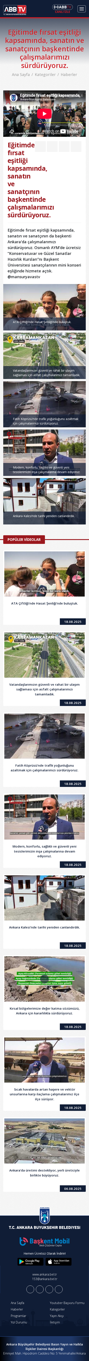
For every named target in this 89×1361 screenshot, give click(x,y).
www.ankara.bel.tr (44, 1274)
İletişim (54, 1322)
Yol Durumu (18, 1322)
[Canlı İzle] (62, 8)
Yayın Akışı (56, 1316)
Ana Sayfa (21, 74)
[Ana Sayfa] (14, 8)
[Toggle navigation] (82, 8)
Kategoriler (45, 74)
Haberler (69, 74)
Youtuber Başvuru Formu (66, 1303)
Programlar (18, 1316)
